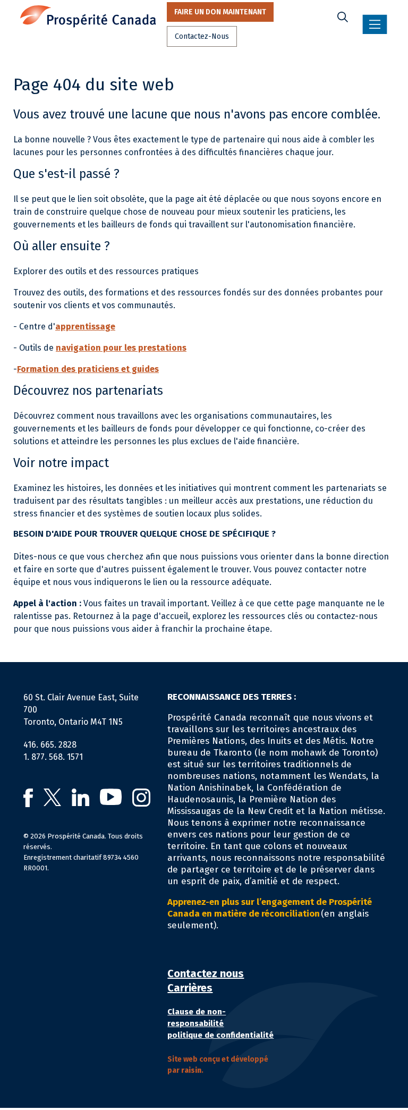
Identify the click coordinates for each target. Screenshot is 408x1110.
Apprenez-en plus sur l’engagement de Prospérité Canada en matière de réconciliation (269, 907)
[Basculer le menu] (375, 24)
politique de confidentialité (220, 1035)
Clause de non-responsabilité (196, 1017)
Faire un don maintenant (220, 11)
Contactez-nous (202, 36)
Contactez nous (205, 973)
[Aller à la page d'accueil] (88, 16)
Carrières (189, 987)
